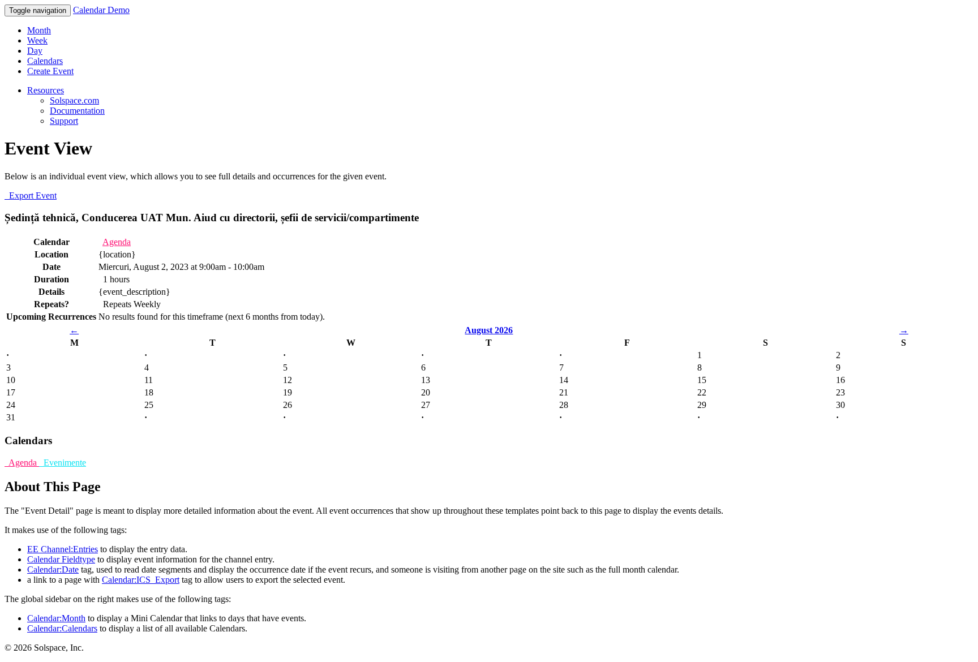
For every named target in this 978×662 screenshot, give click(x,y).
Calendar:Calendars (62, 628)
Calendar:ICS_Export (140, 579)
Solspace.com (74, 100)
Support (64, 121)
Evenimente (62, 462)
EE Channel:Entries (62, 549)
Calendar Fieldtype (61, 559)
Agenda (116, 242)
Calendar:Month (56, 618)
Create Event (50, 71)
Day (34, 50)
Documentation (77, 110)
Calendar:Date (53, 569)
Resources (45, 90)
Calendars (45, 61)
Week (37, 40)
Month (39, 30)
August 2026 (489, 330)
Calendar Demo (101, 10)
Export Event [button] (31, 195)
